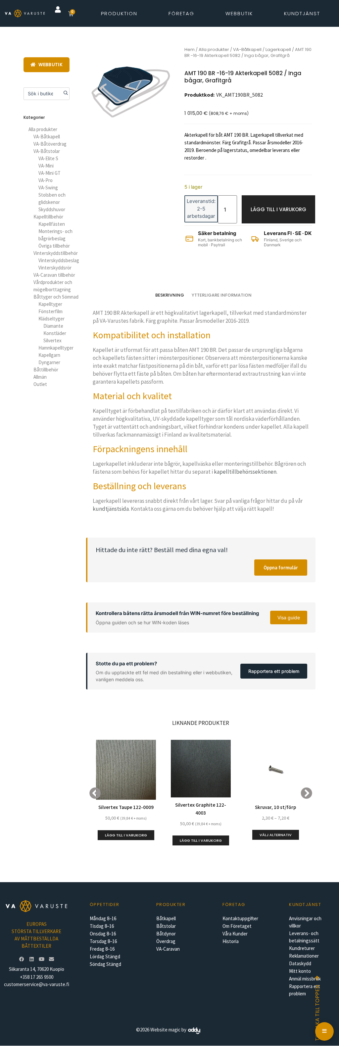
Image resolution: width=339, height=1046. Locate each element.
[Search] (63, 93)
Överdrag (165, 941)
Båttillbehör (45, 369)
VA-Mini (46, 166)
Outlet (40, 384)
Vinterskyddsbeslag (58, 260)
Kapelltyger (50, 304)
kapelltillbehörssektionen (245, 471)
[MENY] (324, 1031)
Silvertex (52, 340)
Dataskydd (300, 963)
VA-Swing (48, 187)
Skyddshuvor (51, 209)
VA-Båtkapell (46, 136)
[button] (58, 10)
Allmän (40, 377)
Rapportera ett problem (273, 671)
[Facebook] (21, 959)
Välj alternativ (276, 834)
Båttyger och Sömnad (55, 297)
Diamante (53, 326)
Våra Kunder (235, 933)
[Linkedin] (31, 959)
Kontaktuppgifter (240, 918)
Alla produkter (42, 129)
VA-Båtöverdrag (50, 144)
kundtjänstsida (111, 508)
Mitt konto (300, 971)
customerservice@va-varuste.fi (36, 984)
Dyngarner (49, 362)
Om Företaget (237, 926)
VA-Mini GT (49, 173)
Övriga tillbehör (54, 246)
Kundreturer (302, 948)
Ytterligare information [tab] (222, 295)
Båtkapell (166, 918)
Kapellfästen (51, 224)
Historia (230, 941)
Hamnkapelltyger (55, 348)
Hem (189, 49)
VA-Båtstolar (46, 151)
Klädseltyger (51, 318)
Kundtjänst (302, 13)
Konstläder (54, 333)
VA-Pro (45, 180)
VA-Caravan (168, 949)
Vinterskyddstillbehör (55, 253)
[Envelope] (51, 959)
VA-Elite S (48, 158)
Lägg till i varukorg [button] (126, 835)
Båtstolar (166, 926)
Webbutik (239, 13)
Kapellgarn (49, 355)
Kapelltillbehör (48, 217)
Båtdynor (166, 933)
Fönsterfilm (50, 311)
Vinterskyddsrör (55, 267)
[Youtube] (41, 959)
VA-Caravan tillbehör (54, 275)
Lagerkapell (278, 49)
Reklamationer (304, 956)
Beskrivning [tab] (169, 295)
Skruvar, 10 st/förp (275, 807)
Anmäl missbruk (305, 978)
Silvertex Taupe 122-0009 (126, 807)
